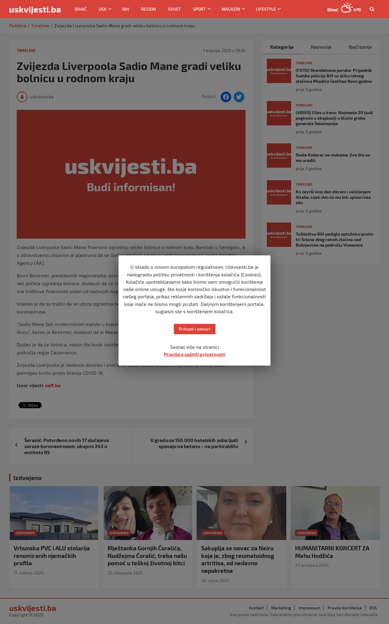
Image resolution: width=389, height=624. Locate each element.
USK (102, 9)
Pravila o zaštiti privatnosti (194, 354)
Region (148, 9)
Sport (199, 9)
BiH (125, 9)
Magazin (231, 9)
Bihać (81, 9)
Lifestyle (266, 9)
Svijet (174, 9)
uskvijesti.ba (35, 9)
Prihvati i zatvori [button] (195, 328)
